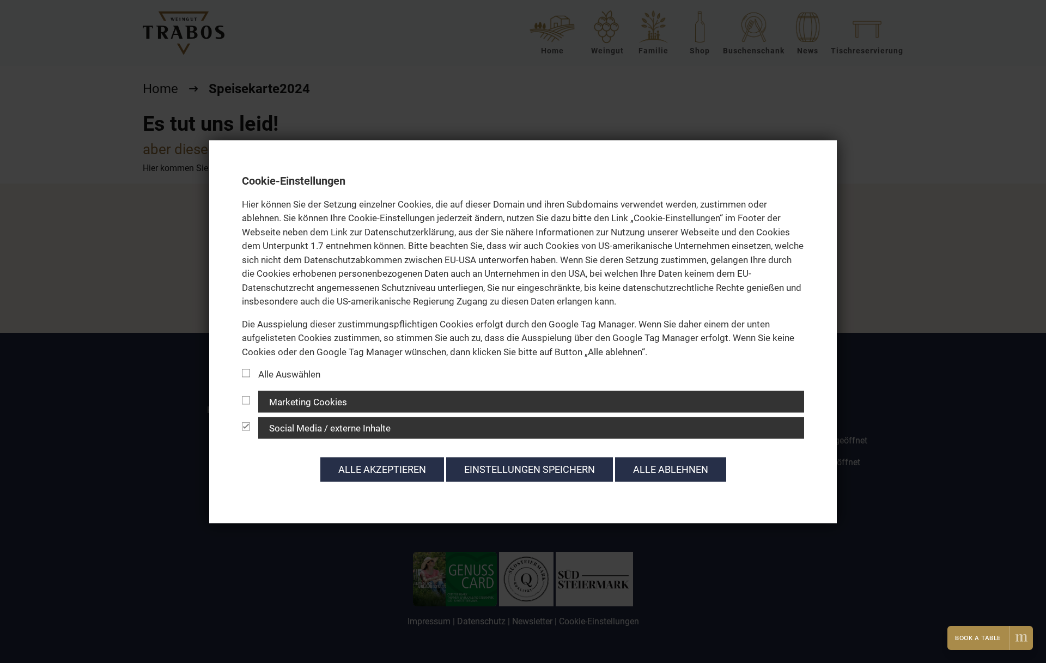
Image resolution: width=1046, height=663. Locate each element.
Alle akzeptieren (382, 469)
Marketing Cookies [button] (308, 402)
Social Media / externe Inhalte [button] (330, 428)
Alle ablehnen (670, 469)
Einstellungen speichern (529, 469)
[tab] (523, 401)
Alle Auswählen (289, 374)
